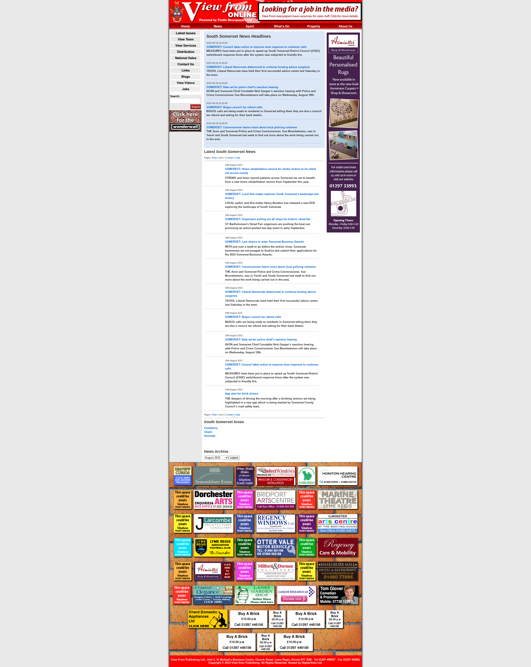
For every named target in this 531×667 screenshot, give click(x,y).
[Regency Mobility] (337, 560)
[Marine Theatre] (337, 512)
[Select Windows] (276, 488)
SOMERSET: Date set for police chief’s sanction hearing (242, 87)
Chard (208, 431)
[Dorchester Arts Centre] (214, 512)
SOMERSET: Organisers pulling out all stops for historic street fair (268, 219)
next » (231, 157)
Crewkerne (211, 428)
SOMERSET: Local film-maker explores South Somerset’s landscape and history (272, 196)
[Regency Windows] (276, 536)
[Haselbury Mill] (337, 583)
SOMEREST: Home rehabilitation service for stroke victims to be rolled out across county (270, 170)
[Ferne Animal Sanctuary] (307, 488)
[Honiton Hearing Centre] (337, 488)
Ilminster (210, 435)
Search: (175, 96)
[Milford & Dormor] (276, 583)
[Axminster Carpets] (214, 583)
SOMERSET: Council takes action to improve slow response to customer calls (256, 46)
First (214, 157)
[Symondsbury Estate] (214, 488)
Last (237, 157)
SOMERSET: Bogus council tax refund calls (234, 107)
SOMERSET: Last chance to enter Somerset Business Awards (264, 241)
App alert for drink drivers (241, 393)
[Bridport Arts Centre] (276, 512)
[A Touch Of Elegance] (213, 607)
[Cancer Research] (297, 607)
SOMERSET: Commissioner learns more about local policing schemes (251, 127)
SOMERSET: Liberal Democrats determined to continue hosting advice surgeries (258, 67)
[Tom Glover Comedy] (338, 607)
